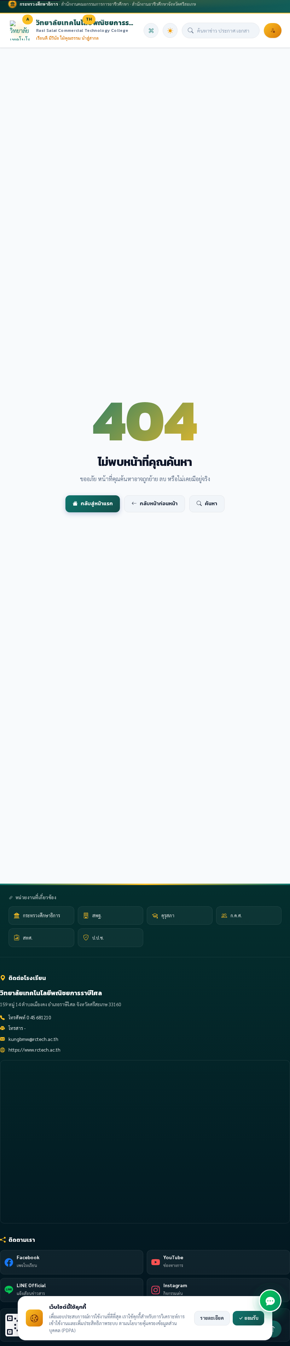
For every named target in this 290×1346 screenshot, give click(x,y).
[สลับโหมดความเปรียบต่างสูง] (69, 19)
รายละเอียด (212, 1318)
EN (102, 19)
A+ (40, 19)
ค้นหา (211, 503)
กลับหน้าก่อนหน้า (159, 503)
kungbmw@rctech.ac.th (33, 1039)
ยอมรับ (251, 1318)
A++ (55, 19)
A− (15, 19)
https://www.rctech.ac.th (34, 1050)
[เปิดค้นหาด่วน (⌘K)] (151, 30)
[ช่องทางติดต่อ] (270, 1300)
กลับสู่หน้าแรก (97, 503)
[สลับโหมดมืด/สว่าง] (170, 30)
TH (89, 19)
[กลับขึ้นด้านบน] (273, 1328)
